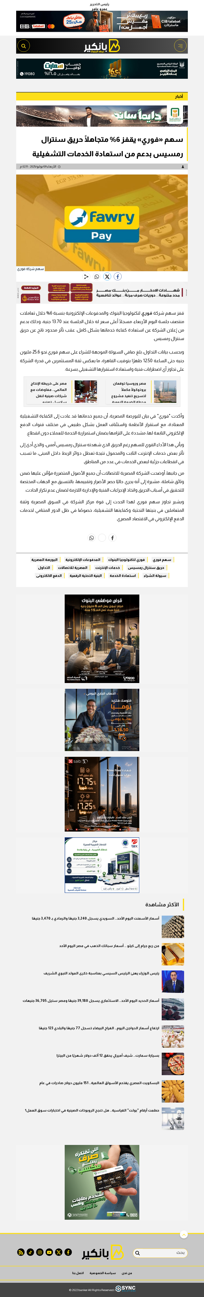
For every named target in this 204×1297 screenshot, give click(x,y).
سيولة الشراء (155, 576)
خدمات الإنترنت (107, 568)
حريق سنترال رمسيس (146, 568)
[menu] (180, 45)
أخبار (179, 96)
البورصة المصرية (44, 560)
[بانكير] (102, 44)
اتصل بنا (78, 1273)
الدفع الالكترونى (49, 576)
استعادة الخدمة (123, 576)
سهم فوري (162, 560)
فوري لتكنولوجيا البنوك (126, 560)
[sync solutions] (125, 1290)
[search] (23, 45)
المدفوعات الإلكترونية (82, 560)
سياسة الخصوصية (103, 1273)
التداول (44, 568)
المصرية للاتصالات (72, 568)
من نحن (127, 1273)
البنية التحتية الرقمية (86, 576)
